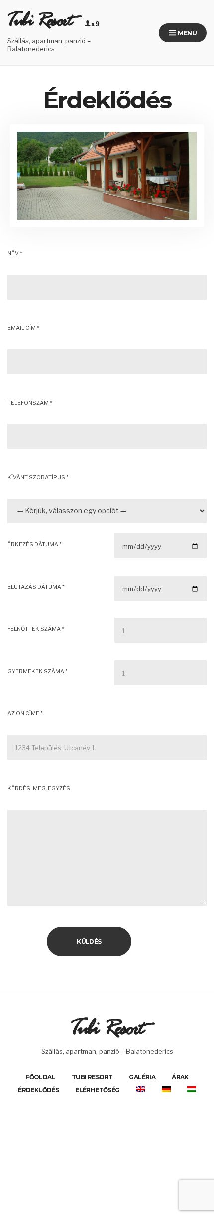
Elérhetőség (97, 1090)
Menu (187, 33)
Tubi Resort (39, 24)
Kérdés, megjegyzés (38, 788)
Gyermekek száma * (37, 671)
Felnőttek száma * (35, 628)
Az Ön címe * (25, 713)
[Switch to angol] (140, 1089)
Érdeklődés (38, 1090)
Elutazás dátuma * (36, 586)
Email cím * (23, 327)
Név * (14, 253)
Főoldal (40, 1077)
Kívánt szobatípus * (38, 477)
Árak (180, 1077)
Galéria (142, 1077)
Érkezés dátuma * (34, 544)
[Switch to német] (166, 1089)
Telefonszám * (29, 402)
